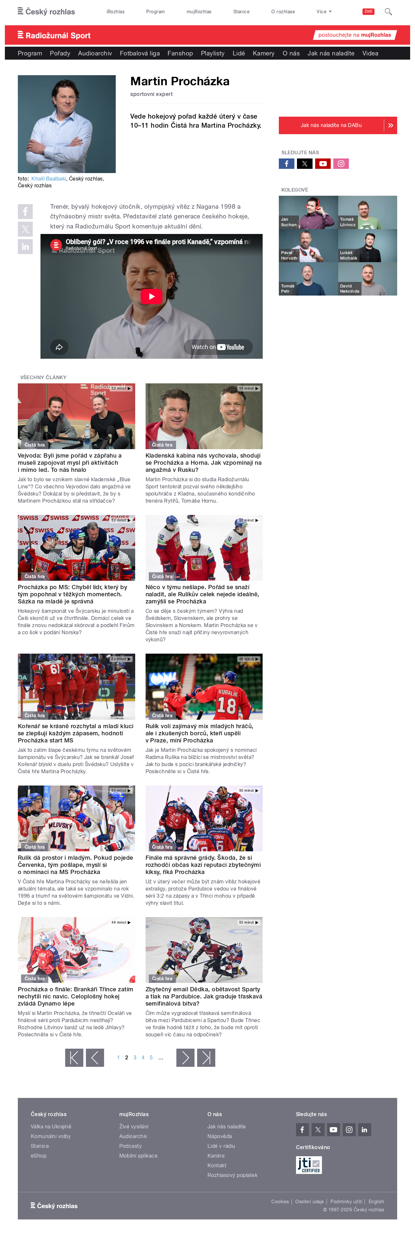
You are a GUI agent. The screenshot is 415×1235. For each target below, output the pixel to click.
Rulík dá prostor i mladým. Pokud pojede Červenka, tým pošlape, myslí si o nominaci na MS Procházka (75, 864)
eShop (38, 1156)
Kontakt (217, 1165)
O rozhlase (283, 11)
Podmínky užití (346, 1201)
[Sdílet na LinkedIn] (25, 246)
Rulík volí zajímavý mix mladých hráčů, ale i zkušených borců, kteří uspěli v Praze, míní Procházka (200, 733)
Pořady (60, 53)
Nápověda (220, 1136)
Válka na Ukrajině (51, 1127)
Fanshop (180, 53)
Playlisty (213, 53)
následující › (185, 1058)
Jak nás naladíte (331, 53)
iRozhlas (116, 11)
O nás (291, 53)
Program (155, 11)
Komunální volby (51, 1136)
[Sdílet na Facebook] (25, 211)
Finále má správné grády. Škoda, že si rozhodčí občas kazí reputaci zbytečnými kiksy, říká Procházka (203, 864)
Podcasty (130, 1146)
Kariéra (216, 1156)
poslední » (206, 1058)
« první (74, 1058)
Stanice (241, 11)
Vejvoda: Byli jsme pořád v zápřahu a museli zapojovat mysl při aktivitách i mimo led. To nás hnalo (70, 462)
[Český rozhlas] (46, 11)
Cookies (280, 1201)
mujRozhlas (199, 11)
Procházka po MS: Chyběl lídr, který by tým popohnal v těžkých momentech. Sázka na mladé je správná (72, 594)
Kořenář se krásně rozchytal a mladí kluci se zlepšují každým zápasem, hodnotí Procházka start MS (76, 733)
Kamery (264, 53)
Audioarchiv (95, 53)
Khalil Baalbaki (48, 179)
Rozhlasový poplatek (232, 1175)
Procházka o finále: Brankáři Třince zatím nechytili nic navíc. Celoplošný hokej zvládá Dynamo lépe (76, 996)
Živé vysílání (133, 1127)
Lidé (239, 53)
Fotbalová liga (140, 53)
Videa (370, 53)
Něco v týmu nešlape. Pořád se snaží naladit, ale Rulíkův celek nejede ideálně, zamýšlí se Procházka (202, 594)
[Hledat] (388, 11)
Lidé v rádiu (221, 1146)
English (376, 1201)
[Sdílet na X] (25, 229)
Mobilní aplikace (138, 1156)
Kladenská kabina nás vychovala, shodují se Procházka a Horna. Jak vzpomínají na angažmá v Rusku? (204, 462)
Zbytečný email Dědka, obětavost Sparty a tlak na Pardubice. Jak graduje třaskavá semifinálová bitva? (204, 996)
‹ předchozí (95, 1058)
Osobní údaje (309, 1201)
